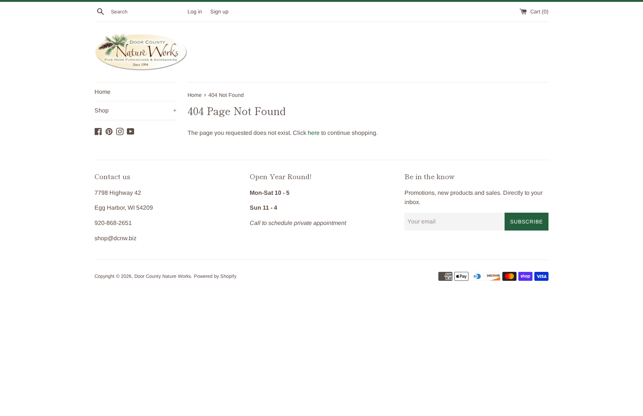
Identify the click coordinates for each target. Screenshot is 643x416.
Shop (135, 110)
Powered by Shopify (215, 276)
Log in (195, 12)
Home (103, 92)
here (314, 133)
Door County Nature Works (162, 276)
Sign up (219, 12)
